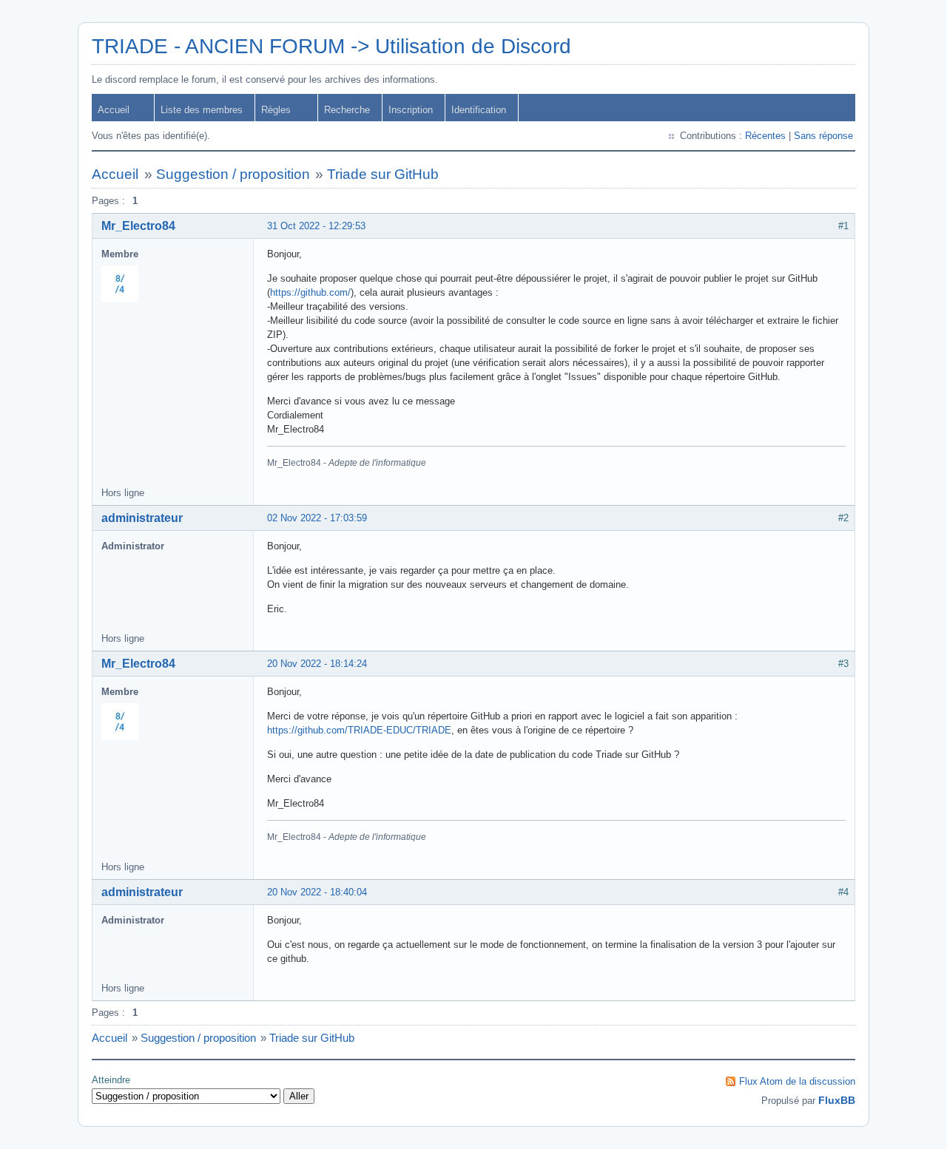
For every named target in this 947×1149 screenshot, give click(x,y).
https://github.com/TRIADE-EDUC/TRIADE (359, 730)
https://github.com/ (310, 292)
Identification (478, 109)
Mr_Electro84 (138, 226)
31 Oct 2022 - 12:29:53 (316, 225)
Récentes (765, 135)
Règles (276, 109)
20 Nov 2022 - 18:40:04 (317, 892)
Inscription (410, 109)
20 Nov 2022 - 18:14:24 (317, 663)
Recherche (347, 109)
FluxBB (836, 1100)
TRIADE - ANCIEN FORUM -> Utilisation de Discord (331, 46)
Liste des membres (202, 109)
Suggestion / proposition (233, 174)
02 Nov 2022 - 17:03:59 (317, 517)
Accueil (113, 109)
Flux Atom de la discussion (797, 1081)
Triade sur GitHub (383, 174)
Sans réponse (823, 135)
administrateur (142, 518)
